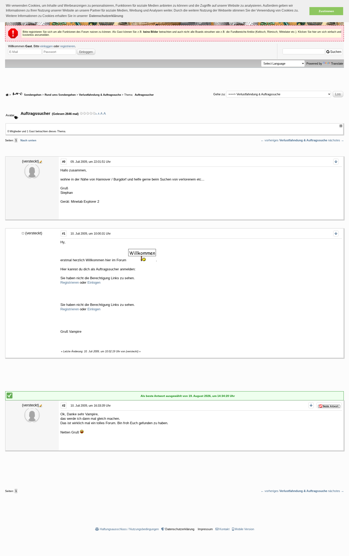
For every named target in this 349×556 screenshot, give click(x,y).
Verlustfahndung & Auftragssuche (100, 94)
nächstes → (336, 140)
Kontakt (224, 529)
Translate (337, 63)
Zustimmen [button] (326, 11)
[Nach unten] (335, 162)
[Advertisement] (174, 79)
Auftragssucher (144, 94)
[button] (106, 16)
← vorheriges (270, 140)
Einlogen (93, 282)
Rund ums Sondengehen (60, 94)
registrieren (67, 46)
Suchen (335, 52)
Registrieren (69, 282)
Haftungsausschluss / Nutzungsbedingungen (129, 529)
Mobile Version (244, 529)
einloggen (46, 46)
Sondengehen (32, 94)
